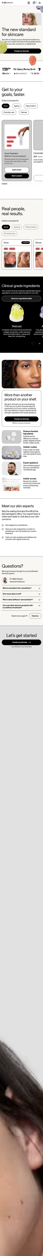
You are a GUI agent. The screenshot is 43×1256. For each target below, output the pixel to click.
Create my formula (21, 51)
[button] (35, 2)
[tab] (6, 227)
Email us (35, 616)
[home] (7, 2)
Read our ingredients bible (21, 298)
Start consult (17, 176)
